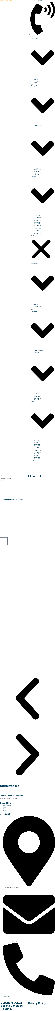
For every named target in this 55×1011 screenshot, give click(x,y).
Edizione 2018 (37, 228)
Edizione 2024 (37, 219)
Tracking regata (37, 81)
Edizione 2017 (37, 230)
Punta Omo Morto (38, 168)
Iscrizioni (36, 79)
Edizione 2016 (37, 232)
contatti (32, 235)
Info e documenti (38, 77)
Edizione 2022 (37, 222)
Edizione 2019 (37, 227)
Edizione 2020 (37, 225)
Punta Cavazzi (37, 169)
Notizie (32, 84)
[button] (41, 249)
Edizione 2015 (37, 233)
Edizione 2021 (37, 223)
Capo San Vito (37, 173)
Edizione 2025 (37, 217)
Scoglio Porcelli (37, 171)
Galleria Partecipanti (38, 125)
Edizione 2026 (37, 215)
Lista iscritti (36, 127)
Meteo (35, 82)
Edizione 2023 (37, 220)
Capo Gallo (36, 174)
